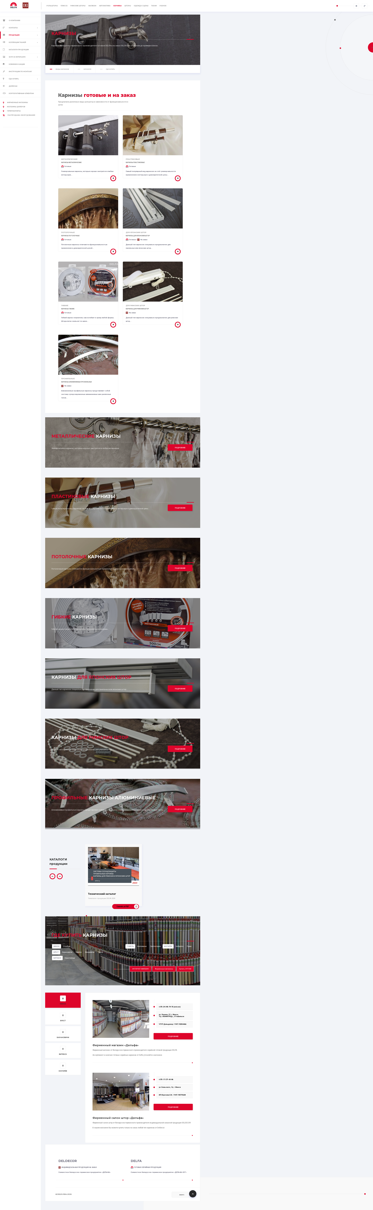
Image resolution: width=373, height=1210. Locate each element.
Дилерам (13, 86)
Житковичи (142, 946)
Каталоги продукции (19, 50)
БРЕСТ (56, 952)
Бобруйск (179, 946)
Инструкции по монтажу (20, 72)
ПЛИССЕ (64, 6)
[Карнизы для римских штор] (178, 325)
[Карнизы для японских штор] (178, 251)
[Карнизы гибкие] (113, 325)
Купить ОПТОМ (185, 969)
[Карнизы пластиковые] (178, 178)
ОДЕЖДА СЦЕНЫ (141, 6)
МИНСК (56, 946)
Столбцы (66, 946)
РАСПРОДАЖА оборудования (21, 115)
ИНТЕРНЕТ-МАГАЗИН (140, 969)
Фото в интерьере (17, 57)
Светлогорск (155, 946)
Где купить (14, 79)
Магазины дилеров (16, 107)
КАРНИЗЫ (117, 6)
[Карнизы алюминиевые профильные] (113, 401)
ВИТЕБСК (57, 958)
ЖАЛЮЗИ (92, 6)
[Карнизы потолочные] (113, 251)
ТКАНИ (154, 6)
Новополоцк (70, 958)
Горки (189, 946)
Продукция (14, 35)
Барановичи (67, 952)
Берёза (79, 952)
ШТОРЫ (127, 6)
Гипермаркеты (14, 111)
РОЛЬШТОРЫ (52, 6)
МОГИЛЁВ (168, 946)
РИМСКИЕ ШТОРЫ (77, 6)
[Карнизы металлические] (113, 178)
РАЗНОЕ (163, 6)
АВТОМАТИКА (104, 6)
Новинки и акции (17, 64)
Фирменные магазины (17, 102)
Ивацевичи (89, 952)
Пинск (100, 952)
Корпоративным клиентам (21, 93)
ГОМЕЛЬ (130, 946)
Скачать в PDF (123, 906)
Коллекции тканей (17, 42)
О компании (14, 20)
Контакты (13, 28)
